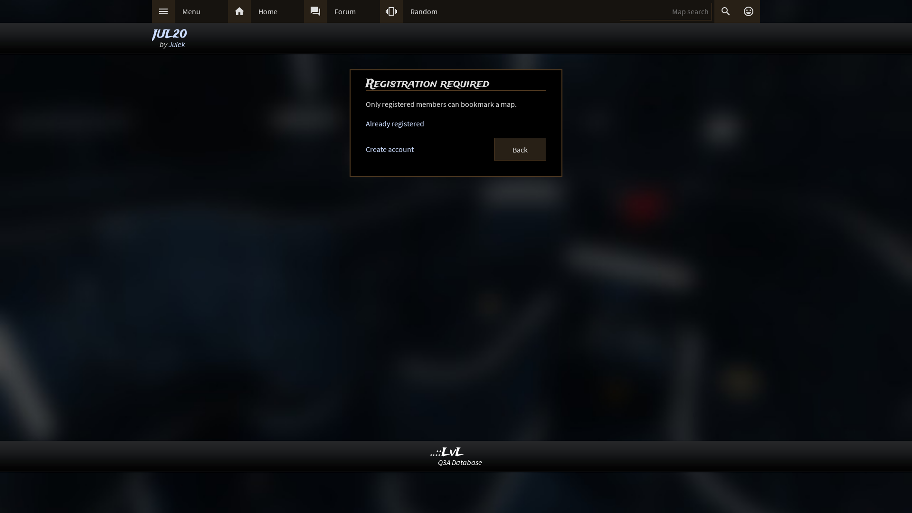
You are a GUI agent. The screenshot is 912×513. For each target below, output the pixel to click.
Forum (345, 11)
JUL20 (170, 34)
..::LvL (447, 452)
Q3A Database (460, 462)
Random (423, 11)
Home (267, 11)
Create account (390, 149)
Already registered (395, 123)
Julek (177, 44)
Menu (191, 11)
